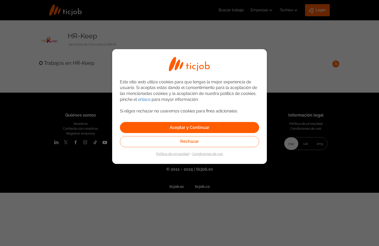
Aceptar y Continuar (189, 127)
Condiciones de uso (207, 154)
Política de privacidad (172, 154)
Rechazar (189, 141)
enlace (144, 99)
